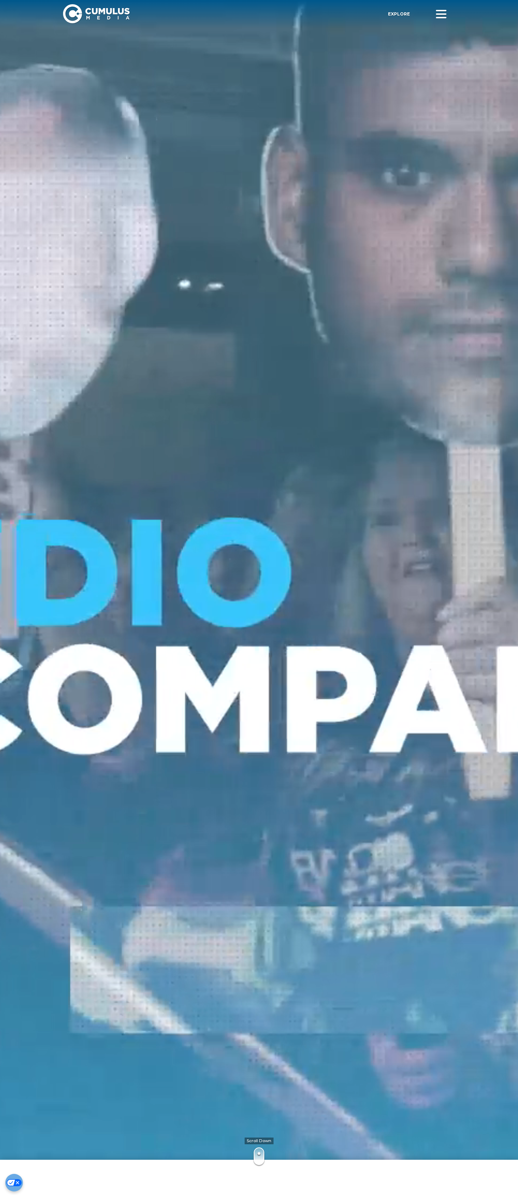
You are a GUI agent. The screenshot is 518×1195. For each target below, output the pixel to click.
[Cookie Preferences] (14, 1182)
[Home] (165, 14)
